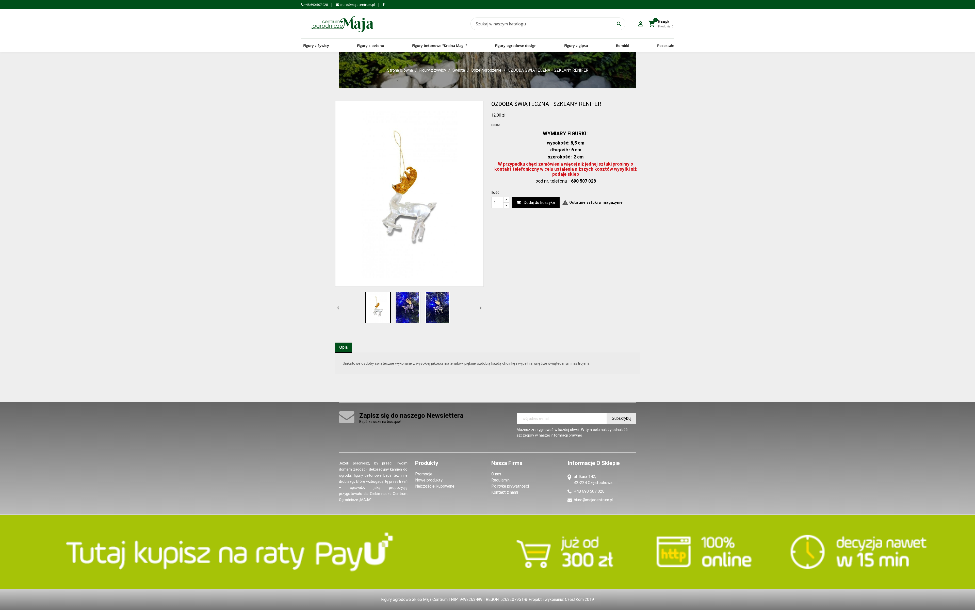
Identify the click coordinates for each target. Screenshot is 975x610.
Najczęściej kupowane (434, 486)
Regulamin (500, 480)
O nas (496, 474)
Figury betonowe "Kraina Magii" (439, 45)
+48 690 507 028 (315, 4)
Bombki (622, 45)
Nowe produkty (429, 480)
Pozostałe (665, 45)
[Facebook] (383, 4)
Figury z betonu (370, 45)
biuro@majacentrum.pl (357, 4)
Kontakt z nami (504, 492)
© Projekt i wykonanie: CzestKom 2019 (559, 599)
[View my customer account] (640, 24)
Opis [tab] (343, 347)
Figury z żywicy (316, 45)
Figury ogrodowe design (516, 45)
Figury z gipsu (576, 45)
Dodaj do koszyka (539, 202)
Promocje (423, 474)
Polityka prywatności (510, 486)
